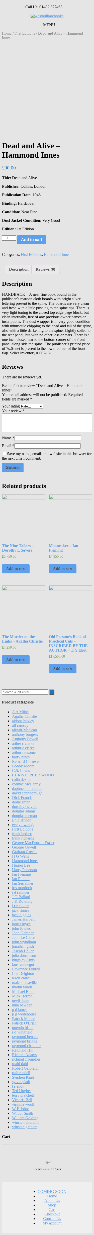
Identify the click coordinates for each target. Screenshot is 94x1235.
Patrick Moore (23, 1018)
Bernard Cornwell (26, 761)
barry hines (21, 757)
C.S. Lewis (21, 770)
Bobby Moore (23, 766)
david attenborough (27, 793)
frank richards (23, 838)
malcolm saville (24, 982)
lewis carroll (21, 978)
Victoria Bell (22, 1100)
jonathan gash (23, 946)
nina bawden (22, 1005)
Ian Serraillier (22, 883)
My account (52, 1223)
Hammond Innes (57, 254)
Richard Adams (24, 1055)
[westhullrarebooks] (47, 16)
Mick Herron (22, 996)
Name (8, 438)
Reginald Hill (22, 1050)
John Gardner (23, 933)
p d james (19, 1009)
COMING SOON (52, 1191)
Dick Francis (22, 797)
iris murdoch (22, 888)
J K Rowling (22, 901)
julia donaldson (24, 955)
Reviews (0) (45, 269)
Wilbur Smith (22, 1113)
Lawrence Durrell (26, 969)
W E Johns (20, 1109)
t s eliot (17, 1086)
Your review (13, 411)
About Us (52, 1200)
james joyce (21, 924)
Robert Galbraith (25, 1068)
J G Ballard (21, 897)
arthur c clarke (23, 748)
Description (19, 269)
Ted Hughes (21, 1091)
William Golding (25, 1118)
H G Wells (20, 856)
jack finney (21, 910)
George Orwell (24, 847)
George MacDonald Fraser (33, 843)
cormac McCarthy (26, 784)
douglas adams (23, 811)
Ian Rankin (21, 879)
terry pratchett (23, 1095)
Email (8, 446)
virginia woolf (23, 1104)
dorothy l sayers (24, 806)
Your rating (11, 406)
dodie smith (21, 802)
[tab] (19, 269)
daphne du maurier (27, 788)
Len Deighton (23, 973)
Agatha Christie (24, 716)
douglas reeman (24, 815)
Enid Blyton (21, 820)
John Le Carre (23, 937)
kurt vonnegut (23, 964)
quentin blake (22, 1027)
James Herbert (23, 919)
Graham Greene (24, 852)
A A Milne (20, 712)
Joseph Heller (23, 951)
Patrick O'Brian (24, 1023)
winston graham (24, 1127)
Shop (52, 1205)
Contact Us (52, 1218)
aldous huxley (23, 721)
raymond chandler (26, 1046)
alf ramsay (20, 725)
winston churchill (25, 1122)
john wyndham (24, 942)
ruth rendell (21, 1073)
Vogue (46, 1168)
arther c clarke (23, 743)
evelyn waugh (23, 824)
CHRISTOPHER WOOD (33, 775)
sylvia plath (21, 1082)
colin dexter (21, 779)
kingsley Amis (23, 960)
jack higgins (21, 915)
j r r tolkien (20, 906)
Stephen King (23, 1077)
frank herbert (22, 834)
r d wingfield (22, 1032)
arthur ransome (24, 752)
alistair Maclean (24, 730)
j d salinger (20, 892)
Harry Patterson (24, 870)
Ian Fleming (21, 874)
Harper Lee (21, 865)
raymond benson (25, 1037)
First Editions (25, 33)
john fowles (21, 928)
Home (7, 33)
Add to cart (31, 240)
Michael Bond (23, 991)
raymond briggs (24, 1041)
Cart (52, 1209)
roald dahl (20, 1064)
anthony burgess (25, 734)
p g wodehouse (24, 1014)
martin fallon (22, 987)
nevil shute (20, 1000)
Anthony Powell (25, 739)
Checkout (52, 1214)
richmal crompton (26, 1059)
